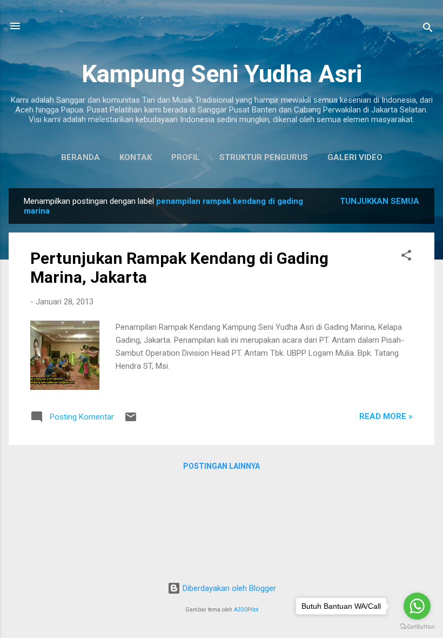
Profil (185, 157)
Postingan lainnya (221, 466)
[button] (406, 257)
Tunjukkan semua (379, 201)
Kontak (135, 157)
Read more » (386, 416)
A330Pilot (246, 609)
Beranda (80, 157)
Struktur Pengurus (263, 157)
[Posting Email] (130, 421)
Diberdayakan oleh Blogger (228, 588)
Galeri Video (354, 157)
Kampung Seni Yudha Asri (222, 73)
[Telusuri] (427, 29)
